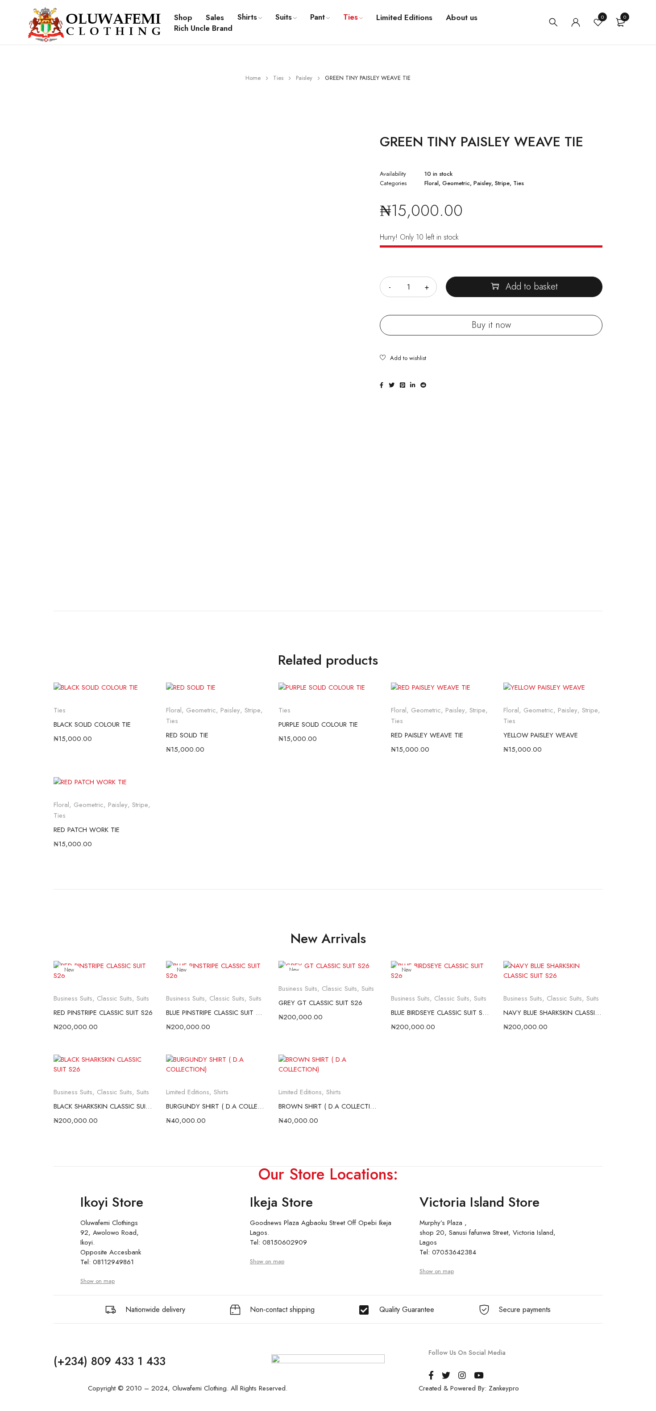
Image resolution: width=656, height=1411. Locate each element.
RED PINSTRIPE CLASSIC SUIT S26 (103, 1013)
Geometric (456, 183)
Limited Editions (187, 1092)
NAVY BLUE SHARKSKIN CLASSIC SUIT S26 (552, 1013)
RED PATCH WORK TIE (87, 830)
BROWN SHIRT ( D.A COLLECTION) (328, 1106)
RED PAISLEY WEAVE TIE (427, 735)
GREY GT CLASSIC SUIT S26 (320, 1003)
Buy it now (491, 325)
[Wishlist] (403, 358)
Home (253, 78)
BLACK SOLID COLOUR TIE (92, 724)
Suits (143, 998)
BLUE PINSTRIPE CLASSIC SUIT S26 (215, 1013)
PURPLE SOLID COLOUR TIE (318, 724)
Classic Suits (114, 998)
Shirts (221, 1092)
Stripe (502, 183)
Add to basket (532, 286)
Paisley (304, 78)
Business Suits (73, 998)
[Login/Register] (576, 22)
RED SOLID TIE (187, 735)
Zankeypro (504, 1388)
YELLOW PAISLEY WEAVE (540, 735)
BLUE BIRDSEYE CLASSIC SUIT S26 (440, 1013)
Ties (278, 78)
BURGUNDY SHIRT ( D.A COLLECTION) (215, 1106)
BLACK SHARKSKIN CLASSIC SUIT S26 (103, 1106)
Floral (431, 183)
